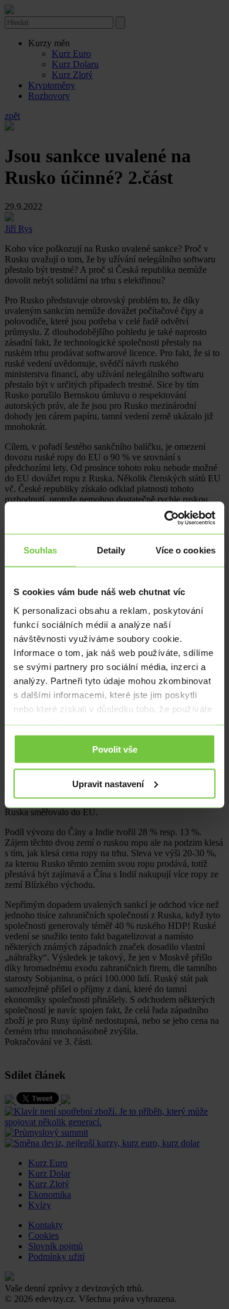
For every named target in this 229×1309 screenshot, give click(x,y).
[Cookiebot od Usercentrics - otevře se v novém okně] (164, 517)
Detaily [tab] (111, 550)
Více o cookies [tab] (185, 550)
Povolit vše (114, 749)
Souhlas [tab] (40, 550)
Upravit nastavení (108, 783)
